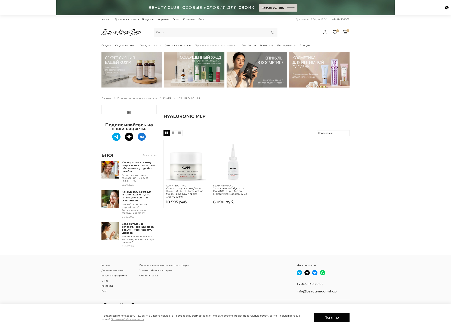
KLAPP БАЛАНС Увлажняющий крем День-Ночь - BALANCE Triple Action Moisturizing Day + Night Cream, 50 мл (184, 191)
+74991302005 (341, 19)
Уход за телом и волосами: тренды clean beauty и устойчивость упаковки (138, 228)
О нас (176, 19)
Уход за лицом (124, 45)
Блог (201, 19)
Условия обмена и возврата (155, 270)
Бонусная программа (155, 19)
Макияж (265, 45)
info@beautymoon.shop (316, 291)
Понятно (332, 317)
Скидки (106, 45)
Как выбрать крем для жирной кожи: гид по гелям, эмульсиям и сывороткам (137, 196)
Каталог (106, 19)
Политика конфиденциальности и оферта (164, 265)
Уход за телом (149, 45)
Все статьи (150, 155)
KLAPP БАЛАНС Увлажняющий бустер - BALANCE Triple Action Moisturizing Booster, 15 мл (230, 189)
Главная (106, 98)
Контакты (189, 19)
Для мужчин (285, 45)
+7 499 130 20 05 (310, 284)
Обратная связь (148, 275)
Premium (247, 45)
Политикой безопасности (127, 319)
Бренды (305, 45)
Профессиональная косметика (215, 45)
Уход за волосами (176, 45)
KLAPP (167, 98)
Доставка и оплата (127, 19)
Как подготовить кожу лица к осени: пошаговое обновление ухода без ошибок (138, 167)
